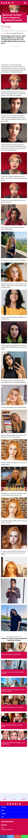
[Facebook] (3, 836)
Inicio (2, 33)
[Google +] (17, 836)
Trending (4, 33)
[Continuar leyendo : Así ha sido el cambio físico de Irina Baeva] (14, 647)
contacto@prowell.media (7, 829)
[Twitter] (10, 836)
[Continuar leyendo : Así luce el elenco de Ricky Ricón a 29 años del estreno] (14, 717)
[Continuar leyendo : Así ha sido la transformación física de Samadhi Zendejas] (14, 664)
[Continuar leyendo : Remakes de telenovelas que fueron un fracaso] (14, 700)
